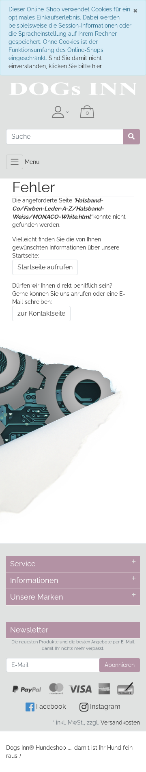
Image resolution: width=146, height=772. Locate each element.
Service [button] (23, 563)
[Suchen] (131, 136)
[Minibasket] (87, 112)
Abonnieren (120, 665)
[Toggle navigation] (14, 162)
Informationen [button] (34, 580)
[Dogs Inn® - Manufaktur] (73, 89)
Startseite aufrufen (45, 267)
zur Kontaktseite (41, 313)
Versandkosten (120, 722)
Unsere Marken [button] (36, 597)
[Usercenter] (60, 112)
